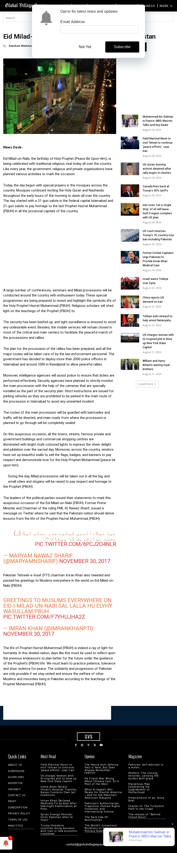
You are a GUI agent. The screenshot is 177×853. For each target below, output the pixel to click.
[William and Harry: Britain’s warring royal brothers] (130, 364)
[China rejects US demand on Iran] (130, 302)
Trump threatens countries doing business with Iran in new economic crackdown (59, 829)
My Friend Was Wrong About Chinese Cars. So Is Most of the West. (102, 781)
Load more (146, 384)
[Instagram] (82, 745)
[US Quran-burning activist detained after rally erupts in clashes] (130, 168)
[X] (94, 745)
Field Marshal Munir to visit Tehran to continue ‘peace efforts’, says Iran (57, 767)
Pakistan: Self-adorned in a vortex (145, 766)
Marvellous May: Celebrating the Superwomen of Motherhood (139, 788)
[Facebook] (75, 745)
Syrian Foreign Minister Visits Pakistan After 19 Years (57, 817)
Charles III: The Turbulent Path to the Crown (146, 807)
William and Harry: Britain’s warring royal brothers (156, 365)
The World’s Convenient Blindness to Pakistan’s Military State (101, 828)
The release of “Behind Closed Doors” (144, 815)
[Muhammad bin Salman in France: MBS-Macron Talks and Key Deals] (130, 121)
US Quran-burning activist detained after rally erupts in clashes (157, 168)
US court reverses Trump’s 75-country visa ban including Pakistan (158, 235)
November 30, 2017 (84, 561)
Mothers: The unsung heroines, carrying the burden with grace (143, 776)
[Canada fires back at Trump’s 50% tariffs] (130, 190)
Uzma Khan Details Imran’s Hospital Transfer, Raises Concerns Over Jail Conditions (59, 791)
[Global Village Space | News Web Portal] (26, 5)
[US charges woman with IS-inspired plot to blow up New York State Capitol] (130, 338)
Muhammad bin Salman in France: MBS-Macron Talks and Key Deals (158, 121)
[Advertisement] (59, 252)
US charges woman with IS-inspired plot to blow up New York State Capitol (59, 778)
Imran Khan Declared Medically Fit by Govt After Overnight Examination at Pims (59, 804)
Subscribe (122, 47)
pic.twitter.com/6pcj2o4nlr (75, 544)
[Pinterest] (88, 745)
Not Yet (85, 47)
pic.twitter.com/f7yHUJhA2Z (44, 617)
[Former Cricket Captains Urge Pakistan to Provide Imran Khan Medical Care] (130, 257)
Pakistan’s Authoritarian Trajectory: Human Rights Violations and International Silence (102, 807)
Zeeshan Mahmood (22, 45)
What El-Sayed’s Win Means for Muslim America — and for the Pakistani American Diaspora (103, 793)
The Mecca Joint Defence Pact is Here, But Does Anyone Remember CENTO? (102, 769)
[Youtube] (101, 745)
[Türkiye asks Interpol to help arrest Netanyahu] (130, 320)
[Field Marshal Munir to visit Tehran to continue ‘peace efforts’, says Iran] (130, 142)
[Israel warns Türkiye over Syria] (130, 283)
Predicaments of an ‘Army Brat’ (146, 799)
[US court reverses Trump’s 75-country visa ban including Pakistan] (130, 235)
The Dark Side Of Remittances (96, 818)
